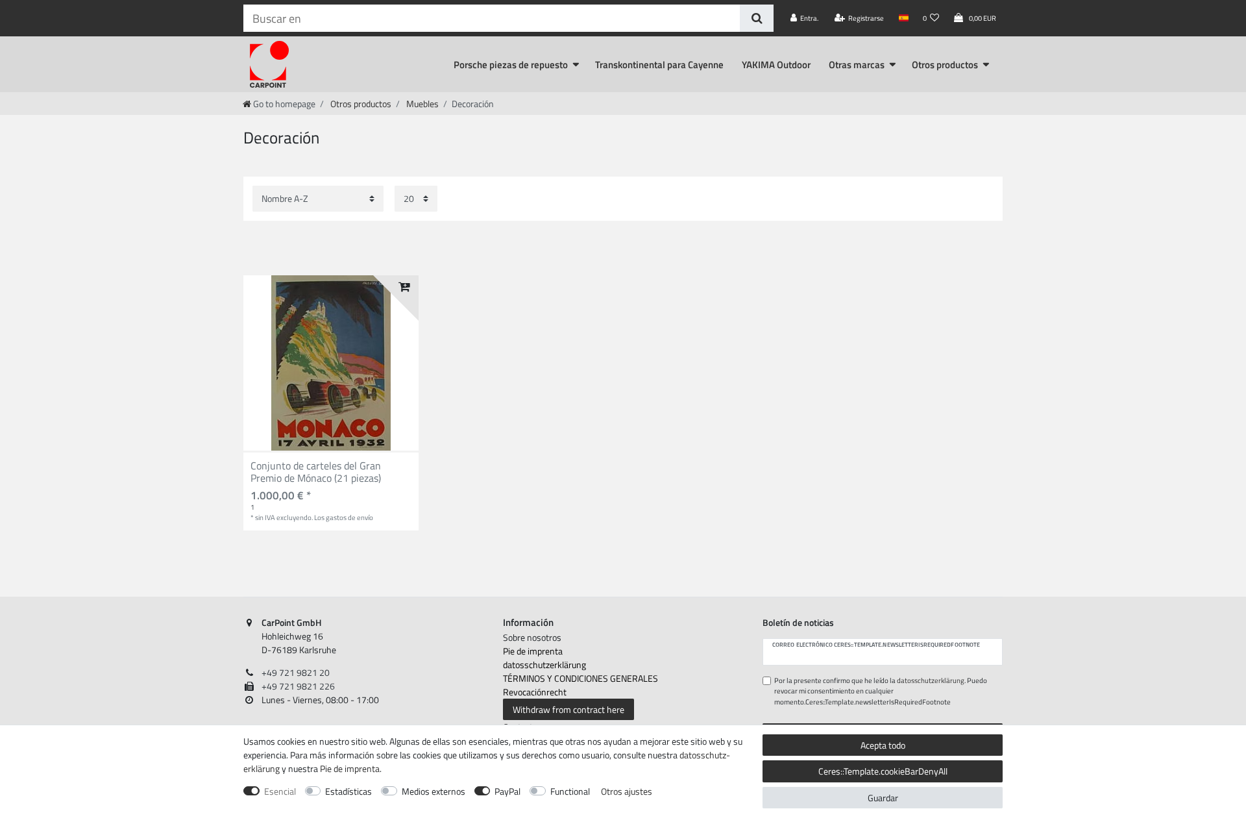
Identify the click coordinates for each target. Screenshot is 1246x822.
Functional (570, 791)
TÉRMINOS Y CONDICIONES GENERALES (580, 678)
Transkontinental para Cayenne (659, 64)
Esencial (280, 791)
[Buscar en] (756, 18)
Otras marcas (857, 64)
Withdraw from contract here (568, 709)
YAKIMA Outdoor (776, 64)
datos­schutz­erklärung (544, 664)
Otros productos (945, 64)
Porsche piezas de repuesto (511, 64)
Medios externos (433, 791)
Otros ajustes (626, 791)
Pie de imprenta (533, 651)
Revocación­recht (535, 692)
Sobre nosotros (532, 637)
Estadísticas (348, 791)
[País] (903, 18)
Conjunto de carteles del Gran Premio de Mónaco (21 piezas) (315, 472)
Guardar (883, 797)
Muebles (421, 103)
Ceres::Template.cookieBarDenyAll (882, 771)
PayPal (507, 791)
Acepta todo (883, 745)
